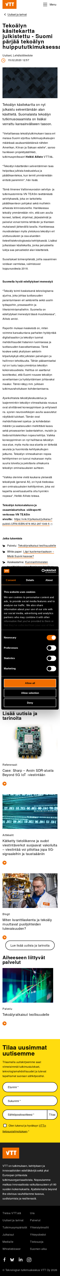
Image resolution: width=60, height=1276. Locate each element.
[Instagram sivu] (29, 1261)
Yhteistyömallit (39, 1227)
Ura (32, 1213)
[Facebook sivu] (5, 1261)
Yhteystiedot (38, 1234)
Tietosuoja (37, 1242)
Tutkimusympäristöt (14, 1227)
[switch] (51, 648)
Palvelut (35, 1220)
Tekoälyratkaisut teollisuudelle (37, 545)
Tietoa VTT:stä (11, 1213)
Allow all (30, 683)
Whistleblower (11, 1249)
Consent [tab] (11, 580)
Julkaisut (8, 1234)
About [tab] (49, 580)
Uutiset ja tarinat (13, 1220)
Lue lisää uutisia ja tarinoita (30, 945)
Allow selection (30, 692)
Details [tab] (30, 580)
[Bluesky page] (12, 1261)
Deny (30, 702)
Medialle (8, 1242)
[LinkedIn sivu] (20, 1260)
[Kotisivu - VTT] (9, 4)
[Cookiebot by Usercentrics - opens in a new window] (42, 571)
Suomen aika (38, 1249)
